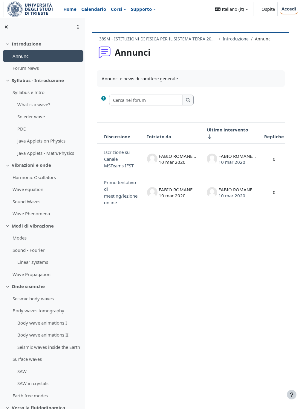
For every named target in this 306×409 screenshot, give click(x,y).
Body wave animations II (42, 335)
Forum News (26, 68)
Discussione (117, 137)
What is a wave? (33, 104)
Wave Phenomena (31, 213)
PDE (21, 129)
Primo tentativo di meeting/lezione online (120, 192)
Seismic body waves (33, 299)
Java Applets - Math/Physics (45, 153)
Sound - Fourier (29, 250)
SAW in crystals (32, 383)
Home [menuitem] (69, 9)
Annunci (21, 56)
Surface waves (27, 359)
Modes (20, 238)
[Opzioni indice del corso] (78, 27)
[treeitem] (42, 56)
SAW (22, 371)
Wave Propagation (32, 274)
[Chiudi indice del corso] (6, 27)
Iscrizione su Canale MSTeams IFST (119, 159)
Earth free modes (30, 396)
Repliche (274, 137)
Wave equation (28, 189)
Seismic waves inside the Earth (48, 347)
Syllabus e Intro (29, 92)
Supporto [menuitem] (141, 9)
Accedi (288, 9)
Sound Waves (26, 202)
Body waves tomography (38, 310)
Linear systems (32, 262)
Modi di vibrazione (33, 226)
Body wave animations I (42, 323)
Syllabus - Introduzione (38, 80)
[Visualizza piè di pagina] (291, 394)
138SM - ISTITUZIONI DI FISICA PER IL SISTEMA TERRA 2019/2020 (156, 39)
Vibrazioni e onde (31, 165)
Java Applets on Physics (41, 141)
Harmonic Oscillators (34, 177)
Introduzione (26, 44)
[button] (231, 9)
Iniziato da (159, 137)
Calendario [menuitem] (93, 9)
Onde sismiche (28, 286)
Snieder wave (31, 116)
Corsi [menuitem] (116, 9)
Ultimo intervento (227, 130)
